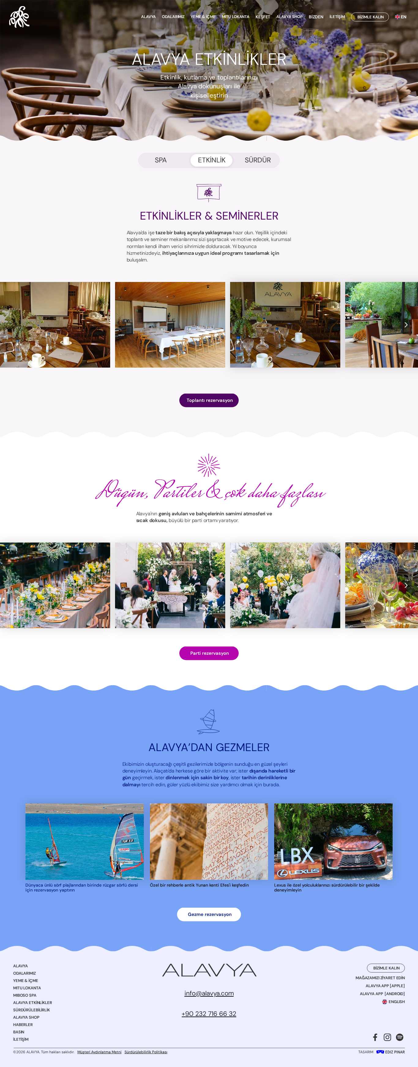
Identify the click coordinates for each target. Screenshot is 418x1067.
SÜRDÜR (258, 160)
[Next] (406, 325)
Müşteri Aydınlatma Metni (99, 1052)
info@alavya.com (209, 993)
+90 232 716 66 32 (209, 1014)
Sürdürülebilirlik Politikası (146, 1052)
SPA (161, 160)
